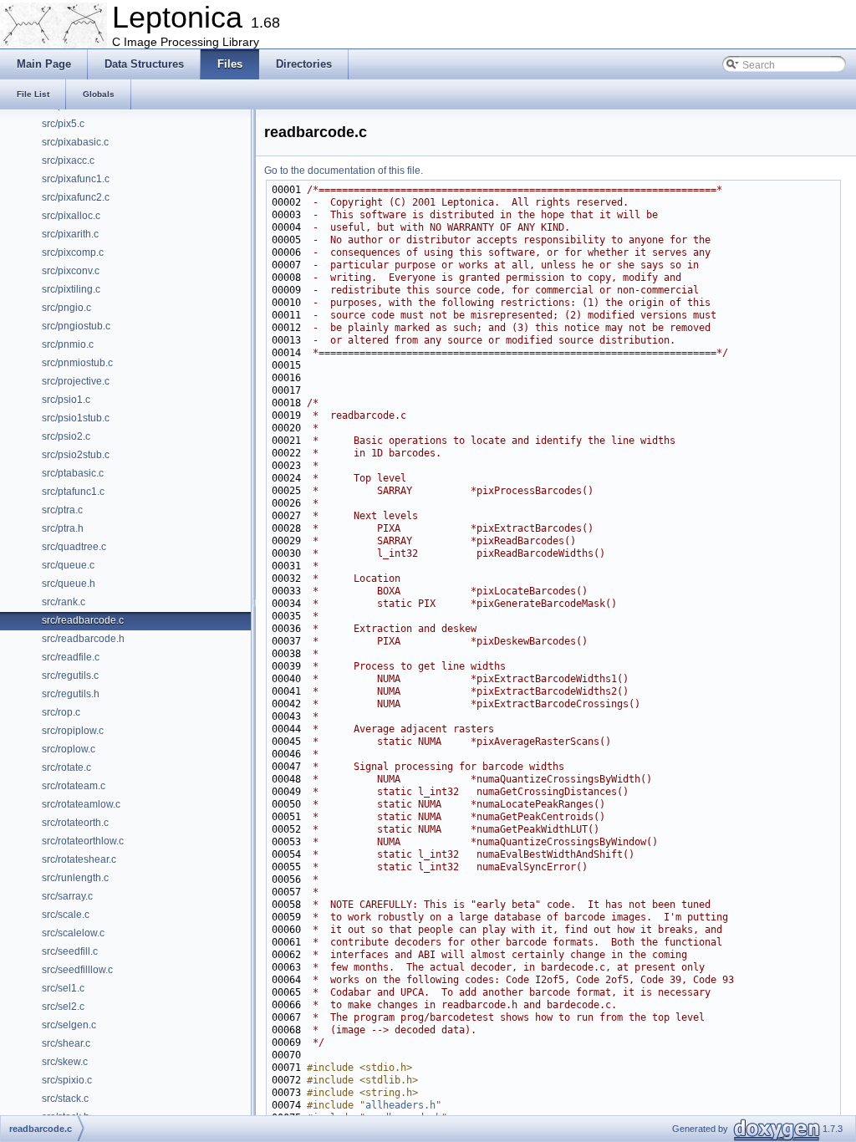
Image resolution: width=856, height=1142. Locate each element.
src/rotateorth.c (75, 822)
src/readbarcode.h (83, 639)
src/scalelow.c (73, 933)
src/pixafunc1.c (76, 179)
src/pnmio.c (68, 344)
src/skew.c (65, 1062)
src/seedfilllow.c (77, 970)
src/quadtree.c (74, 547)
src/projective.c (76, 381)
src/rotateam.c (73, 786)
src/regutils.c (70, 675)
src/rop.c (61, 712)
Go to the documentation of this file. (343, 170)
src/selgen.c (69, 1025)
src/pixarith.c (70, 234)
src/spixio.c (67, 1080)
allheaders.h (400, 1105)
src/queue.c (68, 565)
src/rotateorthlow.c (83, 841)
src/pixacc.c (68, 160)
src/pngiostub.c (76, 326)
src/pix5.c (63, 124)
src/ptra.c (62, 510)
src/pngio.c (66, 308)
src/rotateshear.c (79, 859)
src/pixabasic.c (75, 142)
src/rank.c (63, 602)
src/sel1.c (63, 988)
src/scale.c (65, 914)
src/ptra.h (63, 528)
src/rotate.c (66, 767)
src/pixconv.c (70, 271)
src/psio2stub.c (76, 455)
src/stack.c (65, 1098)
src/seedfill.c (70, 951)
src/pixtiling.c (71, 289)
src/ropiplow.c (73, 731)
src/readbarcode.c (83, 620)
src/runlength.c (75, 878)
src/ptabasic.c (73, 473)
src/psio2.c (66, 436)
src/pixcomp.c (73, 252)
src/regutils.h (70, 694)
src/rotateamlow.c (81, 804)
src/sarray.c (67, 896)
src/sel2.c (63, 1006)
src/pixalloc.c (71, 216)
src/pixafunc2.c (76, 197)
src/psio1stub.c (76, 418)
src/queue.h (68, 583)
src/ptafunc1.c (73, 491)
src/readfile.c (70, 657)
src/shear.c (66, 1043)
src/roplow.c (68, 749)
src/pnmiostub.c (77, 363)
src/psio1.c (66, 399)
